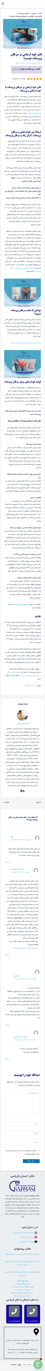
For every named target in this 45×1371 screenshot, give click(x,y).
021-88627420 (32, 1321)
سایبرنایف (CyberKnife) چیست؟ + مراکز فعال (22, 1254)
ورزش (21, 676)
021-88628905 (14, 1321)
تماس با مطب (16, 1353)
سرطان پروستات (33, 113)
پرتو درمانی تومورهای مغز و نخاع (22, 1293)
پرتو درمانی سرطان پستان (22, 1296)
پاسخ (7, 862)
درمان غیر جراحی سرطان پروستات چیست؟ (25, 343)
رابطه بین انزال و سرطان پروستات (25, 948)
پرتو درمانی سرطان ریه (22, 1290)
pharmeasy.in (31, 686)
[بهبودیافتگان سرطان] (21, 791)
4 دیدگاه (18, 63)
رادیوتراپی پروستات (20, 604)
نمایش (16, 69)
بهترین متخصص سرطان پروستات (22, 1287)
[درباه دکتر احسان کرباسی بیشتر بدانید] (23, 791)
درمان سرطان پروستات (22, 1284)
